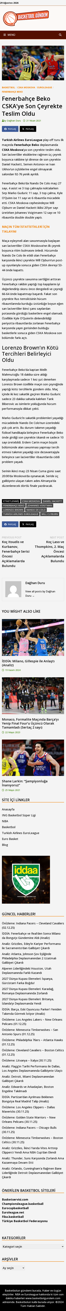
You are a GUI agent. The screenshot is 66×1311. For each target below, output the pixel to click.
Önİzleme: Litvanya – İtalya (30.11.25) (26, 1060)
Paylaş (12, 128)
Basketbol (8, 87)
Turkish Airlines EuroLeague (20, 833)
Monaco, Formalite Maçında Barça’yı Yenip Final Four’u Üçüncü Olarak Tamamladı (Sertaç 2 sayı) (30, 723)
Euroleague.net (13, 1212)
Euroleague (44, 87)
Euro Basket (10, 839)
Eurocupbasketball (15, 1208)
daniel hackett (52, 501)
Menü (11, 35)
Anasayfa (8, 809)
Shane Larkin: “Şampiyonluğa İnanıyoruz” (25, 783)
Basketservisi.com (15, 1199)
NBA (5, 821)
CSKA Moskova (26, 87)
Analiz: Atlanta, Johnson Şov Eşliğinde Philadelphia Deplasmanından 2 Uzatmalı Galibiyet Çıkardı (29, 958)
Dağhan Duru (14, 120)
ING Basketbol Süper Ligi (19, 815)
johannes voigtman (40, 505)
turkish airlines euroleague (20, 514)
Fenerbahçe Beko (12, 91)
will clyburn (49, 514)
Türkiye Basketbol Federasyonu (25, 1221)
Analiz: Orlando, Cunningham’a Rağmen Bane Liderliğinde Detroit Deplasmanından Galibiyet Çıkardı (32, 1173)
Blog (5, 845)
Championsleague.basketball (22, 1204)
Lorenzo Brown (13, 509)
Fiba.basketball (13, 1217)
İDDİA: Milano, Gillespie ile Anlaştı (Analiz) (28, 663)
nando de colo (35, 509)
